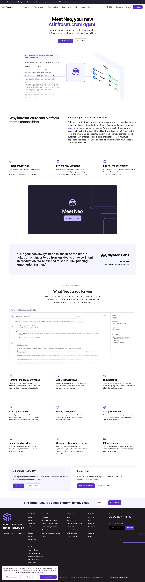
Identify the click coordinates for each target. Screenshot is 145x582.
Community (32, 539)
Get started (138, 7)
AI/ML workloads (72, 533)
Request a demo (33, 559)
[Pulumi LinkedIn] (126, 517)
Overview (45, 517)
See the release (85, 2)
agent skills (73, 128)
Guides (30, 530)
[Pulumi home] (7, 7)
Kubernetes (71, 527)
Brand (90, 536)
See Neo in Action (86, 486)
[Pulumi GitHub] (114, 517)
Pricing (83, 7)
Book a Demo (33, 486)
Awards (90, 530)
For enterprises (53, 7)
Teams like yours (72, 536)
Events (30, 533)
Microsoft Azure (72, 520)
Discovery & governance (50, 527)
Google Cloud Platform (74, 523)
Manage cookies (11, 577)
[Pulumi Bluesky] (130, 517)
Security (91, 533)
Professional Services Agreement (80, 577)
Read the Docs (104, 486)
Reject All (30, 577)
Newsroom (91, 527)
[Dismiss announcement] (141, 2)
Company (91, 7)
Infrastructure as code (49, 520)
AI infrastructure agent (49, 530)
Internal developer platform (51, 533)
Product (26, 7)
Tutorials (31, 527)
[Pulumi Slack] (110, 517)
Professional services (35, 556)
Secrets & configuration (50, 523)
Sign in (128, 7)
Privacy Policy (64, 577)
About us (91, 517)
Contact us (119, 7)
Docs (64, 7)
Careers (91, 523)
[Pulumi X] (122, 517)
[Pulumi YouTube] (118, 517)
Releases (31, 536)
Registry (70, 7)
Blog (76, 7)
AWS (68, 517)
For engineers (38, 7)
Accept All (48, 577)
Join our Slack (33, 550)
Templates (32, 523)
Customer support (34, 553)
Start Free (18, 486)
